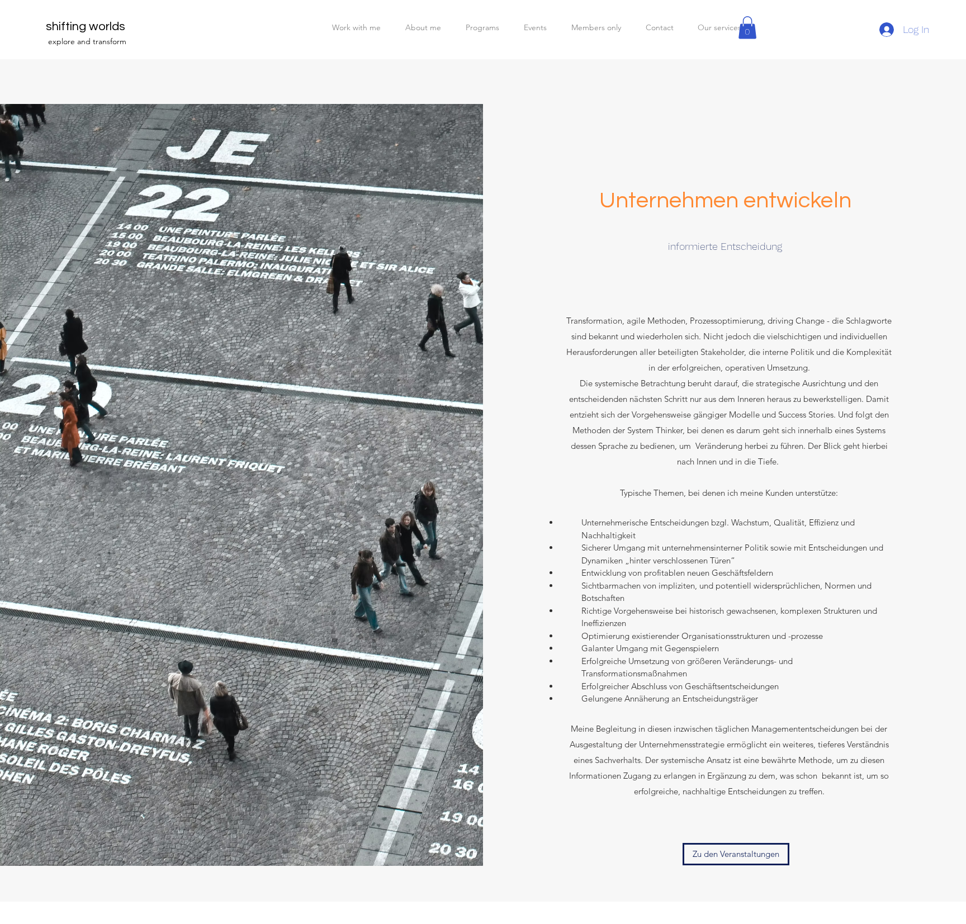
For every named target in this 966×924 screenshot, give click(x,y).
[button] (747, 27)
